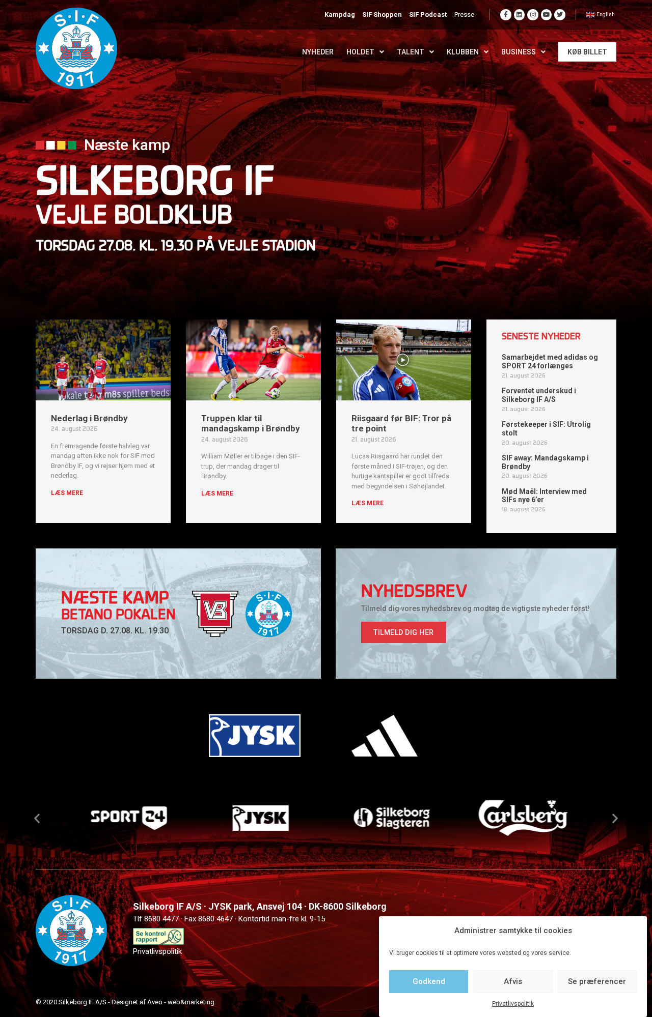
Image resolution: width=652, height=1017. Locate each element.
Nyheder (318, 52)
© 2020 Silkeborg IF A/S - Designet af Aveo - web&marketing (125, 1002)
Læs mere (67, 493)
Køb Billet (587, 52)
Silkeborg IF (155, 184)
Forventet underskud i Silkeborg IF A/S (539, 395)
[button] (403, 632)
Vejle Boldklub (134, 217)
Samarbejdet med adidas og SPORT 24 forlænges (550, 361)
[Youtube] (546, 14)
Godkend (429, 981)
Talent (410, 52)
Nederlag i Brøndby (89, 418)
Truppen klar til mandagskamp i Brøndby (250, 423)
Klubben (463, 52)
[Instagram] (532, 14)
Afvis (513, 981)
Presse (464, 14)
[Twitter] (559, 14)
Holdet (360, 52)
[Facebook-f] (505, 14)
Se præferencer (597, 981)
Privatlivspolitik (513, 1003)
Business (518, 52)
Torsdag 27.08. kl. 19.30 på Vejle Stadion (176, 247)
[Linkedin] (519, 14)
